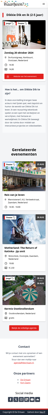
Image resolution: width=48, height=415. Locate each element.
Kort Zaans (25, 382)
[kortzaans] (26, 399)
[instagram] (21, 399)
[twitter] (15, 399)
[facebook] (10, 399)
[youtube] (32, 399)
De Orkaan (25, 379)
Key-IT (42, 412)
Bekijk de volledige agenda (24, 328)
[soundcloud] (37, 399)
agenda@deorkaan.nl (24, 362)
